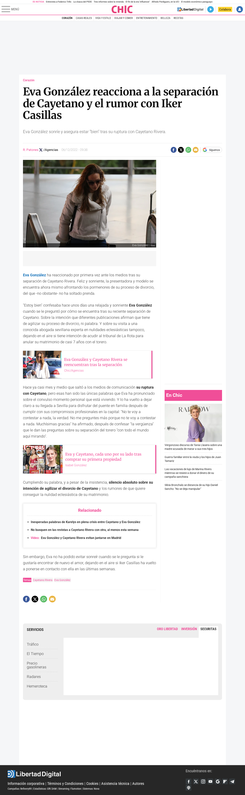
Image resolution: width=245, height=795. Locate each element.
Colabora (225, 9)
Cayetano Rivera (42, 580)
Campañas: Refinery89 (20, 788)
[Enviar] (188, 150)
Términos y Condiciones (65, 783)
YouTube (210, 781)
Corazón (67, 18)
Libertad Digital (97, 774)
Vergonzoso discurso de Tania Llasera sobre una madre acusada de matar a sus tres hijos (193, 447)
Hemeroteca (37, 686)
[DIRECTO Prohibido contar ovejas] (210, 9)
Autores (138, 783)
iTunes (188, 788)
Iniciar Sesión (239, 9)
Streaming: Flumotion (69, 788)
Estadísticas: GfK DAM (45, 788)
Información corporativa (26, 783)
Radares (34, 676)
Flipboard (225, 781)
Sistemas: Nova (91, 788)
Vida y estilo (103, 18)
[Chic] (122, 9)
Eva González (62, 580)
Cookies (92, 783)
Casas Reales (84, 18)
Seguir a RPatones (41, 150)
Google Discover (217, 781)
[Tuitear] (181, 150)
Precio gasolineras (36, 665)
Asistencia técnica (115, 783)
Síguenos (214, 150)
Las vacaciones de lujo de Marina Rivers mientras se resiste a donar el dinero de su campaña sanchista (189, 473)
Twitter (196, 781)
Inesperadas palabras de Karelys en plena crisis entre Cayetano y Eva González (85, 522)
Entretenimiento (146, 18)
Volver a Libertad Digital (190, 9)
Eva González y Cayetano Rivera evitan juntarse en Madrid (76, 538)
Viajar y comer (123, 18)
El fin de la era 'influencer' (138, 2)
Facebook (188, 781)
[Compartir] (173, 150)
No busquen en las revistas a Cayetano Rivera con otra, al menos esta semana (85, 530)
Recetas (178, 18)
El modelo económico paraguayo (196, 2)
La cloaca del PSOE (82, 2)
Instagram (203, 781)
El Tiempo (35, 653)
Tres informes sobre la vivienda (109, 2)
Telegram (232, 781)
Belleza (165, 18)
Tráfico (32, 644)
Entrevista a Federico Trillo (58, 2)
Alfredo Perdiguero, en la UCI (165, 2)
